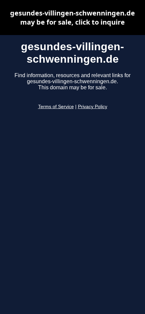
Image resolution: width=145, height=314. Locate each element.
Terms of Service (56, 106)
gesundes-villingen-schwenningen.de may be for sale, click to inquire (72, 17)
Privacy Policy (92, 106)
